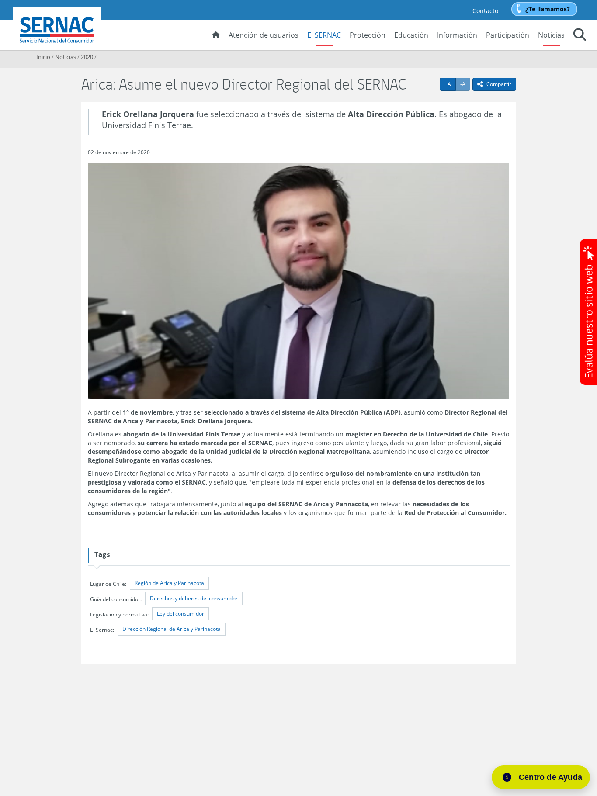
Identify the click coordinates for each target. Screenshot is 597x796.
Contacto (485, 11)
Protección (367, 35)
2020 (87, 57)
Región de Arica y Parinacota (169, 583)
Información (457, 35)
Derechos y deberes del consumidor (194, 598)
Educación (411, 35)
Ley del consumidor (180, 613)
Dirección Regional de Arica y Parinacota (171, 629)
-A (465, 84)
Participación (507, 35)
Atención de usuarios (263, 35)
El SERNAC (324, 35)
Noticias (551, 35)
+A (450, 84)
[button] (579, 36)
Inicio (43, 57)
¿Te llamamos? (547, 9)
